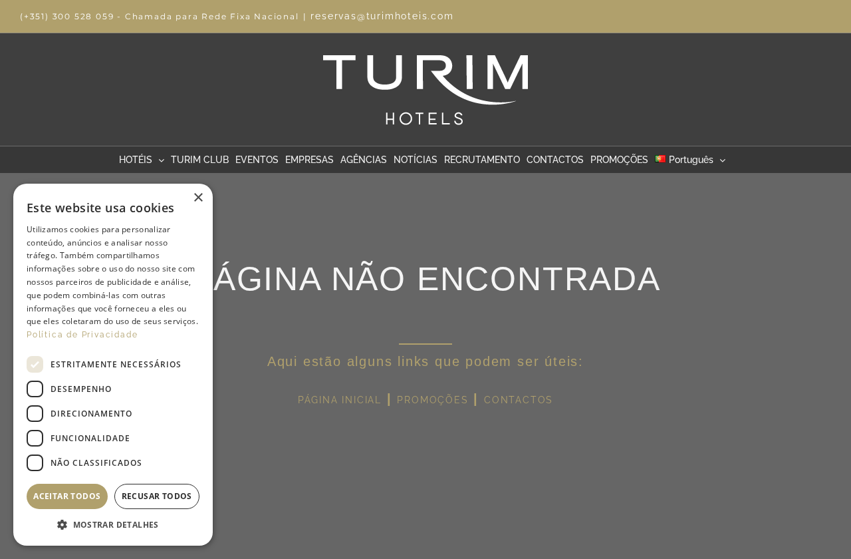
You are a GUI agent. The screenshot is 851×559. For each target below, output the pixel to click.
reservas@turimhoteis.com (381, 16)
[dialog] (113, 365)
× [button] (198, 198)
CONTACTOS (518, 400)
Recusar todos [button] (157, 496)
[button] (113, 525)
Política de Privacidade (82, 334)
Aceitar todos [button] (66, 496)
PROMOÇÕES (432, 400)
